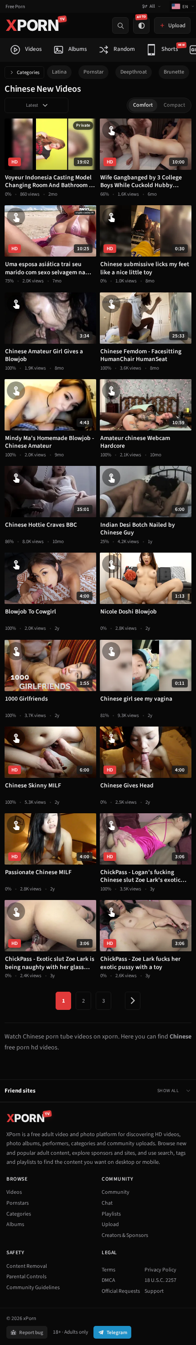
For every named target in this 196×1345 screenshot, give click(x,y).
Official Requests (121, 1291)
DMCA (108, 1280)
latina (59, 72)
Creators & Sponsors (125, 1235)
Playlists (111, 1214)
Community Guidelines (33, 1287)
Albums (15, 1224)
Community (115, 1192)
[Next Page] (132, 1001)
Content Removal (26, 1266)
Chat (107, 1203)
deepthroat (133, 72)
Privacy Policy (160, 1270)
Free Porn (15, 6)
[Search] (120, 25)
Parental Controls (26, 1277)
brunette (174, 72)
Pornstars (17, 1203)
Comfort (143, 105)
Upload (110, 1224)
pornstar (93, 72)
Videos (14, 1192)
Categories (28, 72)
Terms (108, 1270)
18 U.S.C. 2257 (160, 1280)
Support (154, 1291)
